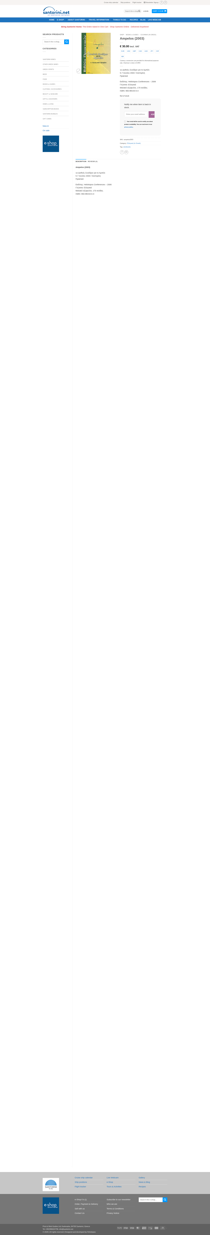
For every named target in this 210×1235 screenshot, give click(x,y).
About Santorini (76, 20)
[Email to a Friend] (126, 152)
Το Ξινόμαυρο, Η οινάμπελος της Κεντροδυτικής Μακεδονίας (118, 869)
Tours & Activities (114, 1187)
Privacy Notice (113, 1213)
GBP (134, 51)
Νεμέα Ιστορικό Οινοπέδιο (118, 964)
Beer (45, 74)
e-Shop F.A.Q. (81, 1199)
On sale (46, 130)
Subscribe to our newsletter (118, 1199)
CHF (157, 51)
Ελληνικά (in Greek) (148, 35)
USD (128, 51)
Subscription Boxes (51, 109)
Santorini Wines (49, 59)
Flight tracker (137, 2)
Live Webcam (154, 20)
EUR (122, 51)
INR (122, 56)
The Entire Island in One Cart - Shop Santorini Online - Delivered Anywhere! (105, 27)
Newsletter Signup (152, 2)
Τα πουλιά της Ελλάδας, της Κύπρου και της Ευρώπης (118, 583)
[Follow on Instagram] (165, 2)
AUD (146, 51)
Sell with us (80, 1209)
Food (45, 79)
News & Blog (144, 1182)
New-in (46, 126)
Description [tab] (81, 161)
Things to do (119, 20)
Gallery (142, 1178)
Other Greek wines (50, 64)
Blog (142, 20)
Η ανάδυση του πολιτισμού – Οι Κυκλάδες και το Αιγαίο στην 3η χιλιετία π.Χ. (118, 298)
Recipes (134, 20)
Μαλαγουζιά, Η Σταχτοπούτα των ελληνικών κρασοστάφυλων (118, 774)
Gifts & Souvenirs (50, 99)
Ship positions (125, 2)
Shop (122, 35)
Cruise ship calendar (111, 2)
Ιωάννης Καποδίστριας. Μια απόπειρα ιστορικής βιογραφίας (118, 1155)
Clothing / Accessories (52, 89)
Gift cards (47, 119)
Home (51, 20)
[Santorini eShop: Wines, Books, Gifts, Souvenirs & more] (59, 11)
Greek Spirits (48, 69)
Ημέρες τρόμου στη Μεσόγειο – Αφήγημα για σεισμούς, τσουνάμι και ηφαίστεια (118, 488)
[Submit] (139, 11)
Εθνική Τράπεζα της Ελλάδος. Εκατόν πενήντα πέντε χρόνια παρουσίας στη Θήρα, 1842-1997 (118, 393)
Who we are (112, 1204)
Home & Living (48, 104)
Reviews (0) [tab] (92, 161)
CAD (140, 51)
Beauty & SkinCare (50, 94)
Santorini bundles (50, 114)
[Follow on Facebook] (161, 2)
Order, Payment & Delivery (86, 1204)
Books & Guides (49, 84)
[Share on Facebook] (122, 152)
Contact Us (79, 1213)
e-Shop (60, 20)
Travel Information (99, 20)
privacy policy (128, 127)
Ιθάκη (118, 679)
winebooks (127, 147)
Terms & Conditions (115, 1209)
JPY (151, 51)
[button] (145, 11)
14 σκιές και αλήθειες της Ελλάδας (118, 1059)
